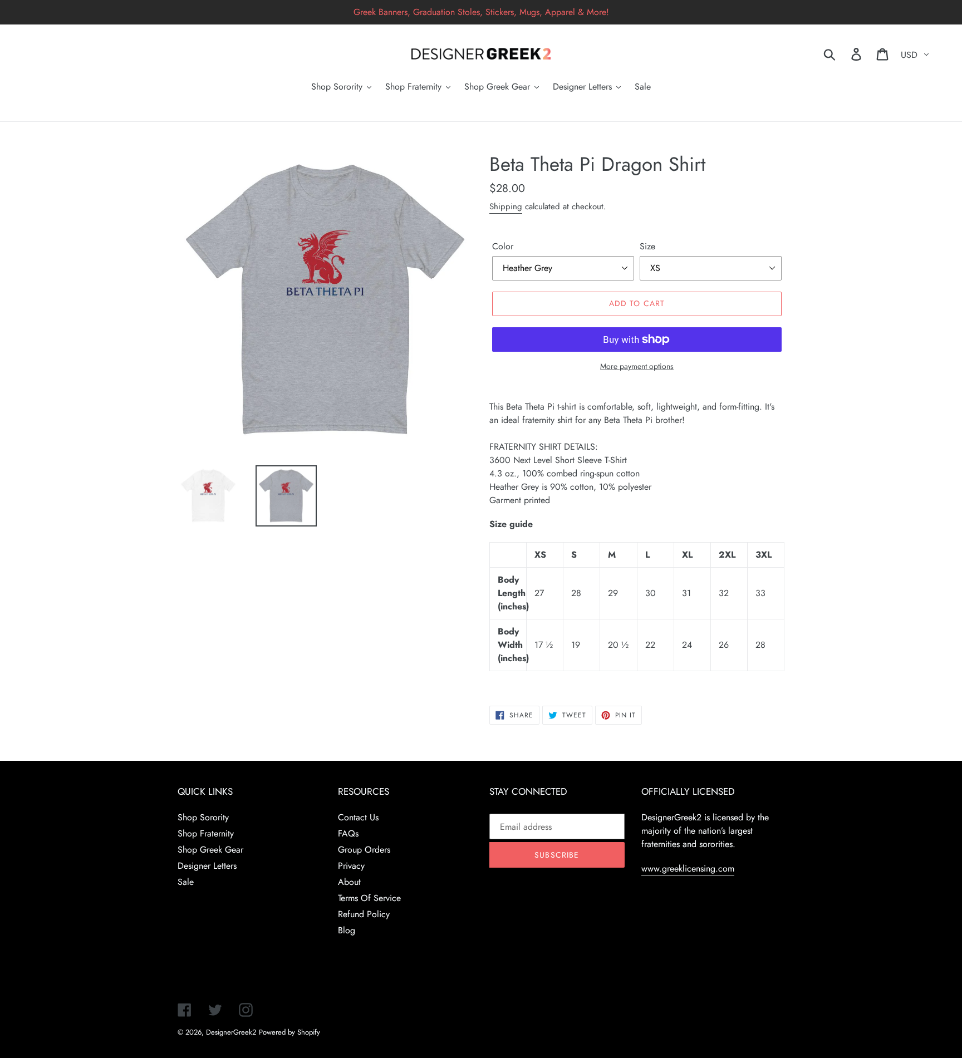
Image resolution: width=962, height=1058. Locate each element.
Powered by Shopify (289, 1032)
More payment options (637, 366)
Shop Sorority (203, 817)
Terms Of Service (369, 898)
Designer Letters (207, 865)
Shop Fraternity (206, 833)
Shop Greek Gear (210, 849)
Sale (186, 881)
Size (647, 246)
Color (502, 246)
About (349, 881)
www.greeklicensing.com (687, 868)
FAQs (348, 833)
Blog (346, 930)
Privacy (351, 865)
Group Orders (364, 849)
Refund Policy (364, 914)
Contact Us (358, 817)
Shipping (505, 206)
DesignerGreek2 (231, 1032)
